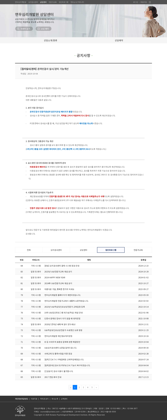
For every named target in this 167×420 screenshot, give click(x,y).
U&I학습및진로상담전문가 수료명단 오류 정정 (63, 330)
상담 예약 (45, 28)
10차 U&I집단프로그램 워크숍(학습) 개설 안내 (63, 312)
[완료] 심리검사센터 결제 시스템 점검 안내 (61, 265)
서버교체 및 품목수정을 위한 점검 (58, 353)
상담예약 (119, 40)
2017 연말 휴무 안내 (52, 377)
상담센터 (43, 2)
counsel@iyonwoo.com (50, 411)
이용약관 (34, 399)
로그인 (135, 2)
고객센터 (64, 399)
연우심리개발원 (20, 2)
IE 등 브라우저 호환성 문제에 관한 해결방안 (62, 341)
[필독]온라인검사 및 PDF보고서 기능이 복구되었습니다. (67, 365)
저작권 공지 (44, 399)
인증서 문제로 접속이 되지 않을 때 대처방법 (62, 318)
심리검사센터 (33, 2)
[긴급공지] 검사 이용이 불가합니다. (58, 371)
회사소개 (55, 399)
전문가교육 (53, 2)
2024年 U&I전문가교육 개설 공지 (58, 283)
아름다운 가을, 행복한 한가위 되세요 (59, 289)
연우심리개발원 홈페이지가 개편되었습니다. (62, 295)
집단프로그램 (63, 2)
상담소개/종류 (50, 40)
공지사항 (83, 55)
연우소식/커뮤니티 (77, 2)
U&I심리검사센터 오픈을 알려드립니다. (60, 347)
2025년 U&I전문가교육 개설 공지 (58, 271)
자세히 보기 (25, 28)
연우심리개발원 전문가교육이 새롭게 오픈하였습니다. (66, 300)
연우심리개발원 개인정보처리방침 (58, 336)
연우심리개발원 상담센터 (34, 14)
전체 (29, 249)
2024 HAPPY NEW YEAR (54, 277)
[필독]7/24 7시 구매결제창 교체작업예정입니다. (64, 359)
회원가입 (143, 2)
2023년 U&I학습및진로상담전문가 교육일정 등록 (64, 306)
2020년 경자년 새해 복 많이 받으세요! (60, 324)
